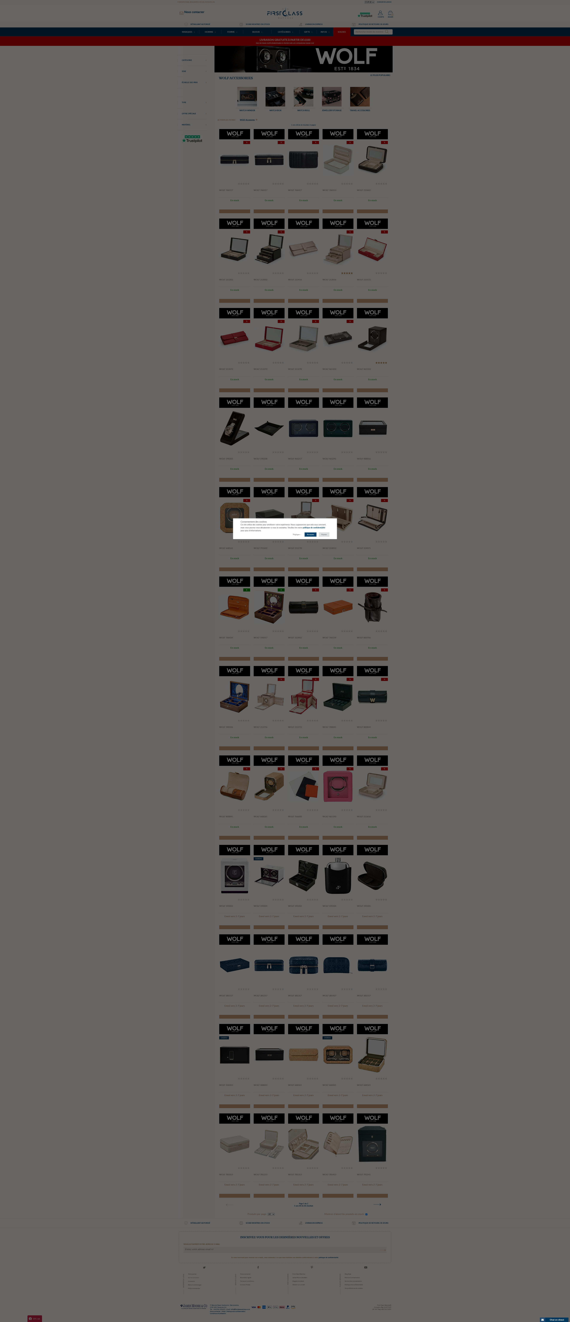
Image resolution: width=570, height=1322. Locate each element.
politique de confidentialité (314, 528)
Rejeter (324, 534)
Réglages (296, 534)
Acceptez (310, 534)
